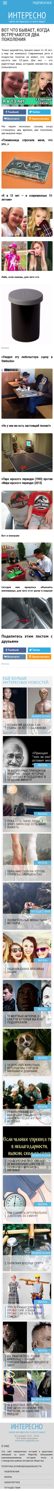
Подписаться (42, 2)
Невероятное (12, 1482)
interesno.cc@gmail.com (27, 1440)
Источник (5, 664)
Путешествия (12, 1487)
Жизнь (8, 1477)
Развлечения (11, 1471)
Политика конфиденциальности (21, 1466)
